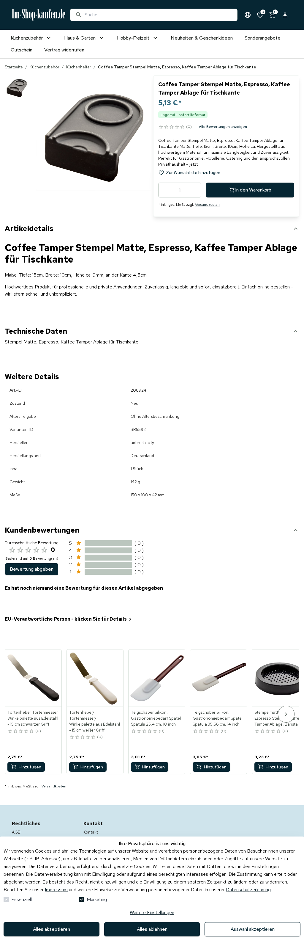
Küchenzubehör (44, 67)
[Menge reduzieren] (164, 190)
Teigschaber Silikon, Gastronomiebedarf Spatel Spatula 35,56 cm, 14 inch (218, 718)
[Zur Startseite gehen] (38, 15)
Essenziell (21, 899)
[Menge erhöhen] (195, 190)
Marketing (97, 899)
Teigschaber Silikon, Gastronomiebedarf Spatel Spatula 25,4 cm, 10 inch (156, 718)
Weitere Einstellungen (152, 912)
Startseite (14, 67)
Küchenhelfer (78, 67)
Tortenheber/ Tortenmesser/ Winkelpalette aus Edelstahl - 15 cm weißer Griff (94, 721)
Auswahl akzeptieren (253, 929)
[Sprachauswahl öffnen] (248, 15)
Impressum (56, 889)
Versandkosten (207, 204)
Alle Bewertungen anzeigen (223, 126)
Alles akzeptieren (51, 929)
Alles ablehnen (152, 929)
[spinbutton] (180, 190)
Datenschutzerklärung (248, 889)
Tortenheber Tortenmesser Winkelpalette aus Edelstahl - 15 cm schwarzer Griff (32, 718)
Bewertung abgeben (31, 569)
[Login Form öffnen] (285, 15)
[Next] (286, 714)
